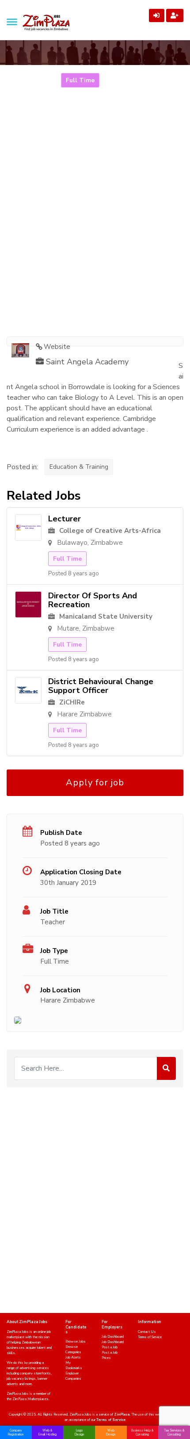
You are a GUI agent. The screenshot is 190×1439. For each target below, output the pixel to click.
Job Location (60, 990)
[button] (12, 22)
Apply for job (95, 782)
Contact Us (147, 1331)
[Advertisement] (95, 228)
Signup (174, 15)
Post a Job (110, 1347)
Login (156, 15)
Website (57, 346)
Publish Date (61, 832)
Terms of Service (150, 1337)
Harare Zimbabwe (67, 1000)
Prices (106, 1357)
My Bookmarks (73, 1365)
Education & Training (78, 467)
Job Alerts (73, 1357)
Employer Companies (73, 1376)
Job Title (54, 911)
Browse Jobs (75, 1341)
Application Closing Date (81, 872)
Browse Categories (73, 1349)
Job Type (54, 950)
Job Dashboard (113, 1336)
